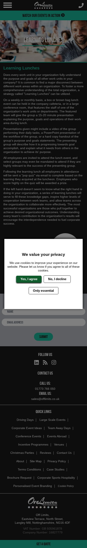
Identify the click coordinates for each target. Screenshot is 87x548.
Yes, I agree (28, 279)
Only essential (43, 290)
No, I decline (57, 279)
